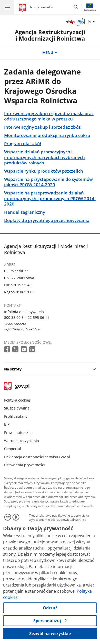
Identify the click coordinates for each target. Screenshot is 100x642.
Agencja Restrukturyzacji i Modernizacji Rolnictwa (50, 35)
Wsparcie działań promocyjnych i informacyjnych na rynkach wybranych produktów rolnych (44, 157)
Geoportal (12, 448)
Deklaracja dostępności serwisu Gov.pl (37, 456)
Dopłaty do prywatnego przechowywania (46, 220)
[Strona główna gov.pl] (23, 8)
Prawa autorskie (18, 432)
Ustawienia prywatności (24, 464)
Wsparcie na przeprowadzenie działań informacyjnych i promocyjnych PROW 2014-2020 (50, 198)
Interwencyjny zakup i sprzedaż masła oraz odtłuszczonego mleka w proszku (49, 116)
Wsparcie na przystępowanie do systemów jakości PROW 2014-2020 (48, 182)
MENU (47, 52)
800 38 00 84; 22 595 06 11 (26, 317)
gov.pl (22, 386)
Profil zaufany (15, 416)
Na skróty (13, 369)
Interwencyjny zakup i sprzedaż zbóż (42, 127)
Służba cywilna (16, 408)
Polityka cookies (17, 400)
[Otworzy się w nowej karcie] (7, 349)
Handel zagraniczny (24, 212)
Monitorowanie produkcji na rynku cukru (47, 135)
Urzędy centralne (41, 7)
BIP (6, 424)
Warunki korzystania (21, 440)
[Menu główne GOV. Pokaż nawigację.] (7, 7)
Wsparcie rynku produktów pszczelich (43, 171)
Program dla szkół (22, 143)
